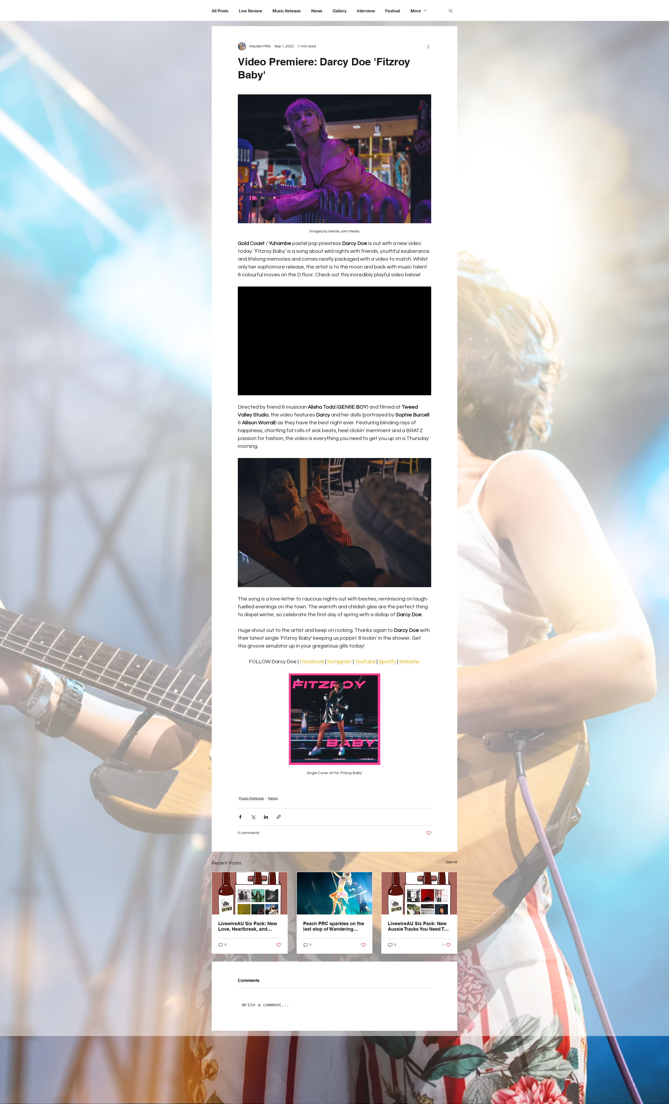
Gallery (340, 10)
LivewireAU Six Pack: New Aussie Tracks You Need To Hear (417, 926)
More (416, 10)
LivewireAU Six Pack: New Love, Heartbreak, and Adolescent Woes (247, 926)
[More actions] (428, 46)
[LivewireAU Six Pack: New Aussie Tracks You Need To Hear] (419, 893)
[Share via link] (278, 816)
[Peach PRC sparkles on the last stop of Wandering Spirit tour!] (334, 893)
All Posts (220, 10)
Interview (366, 10)
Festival (392, 10)
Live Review (250, 10)
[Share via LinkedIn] (265, 816)
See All (451, 862)
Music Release (287, 10)
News (316, 10)
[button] (450, 10)
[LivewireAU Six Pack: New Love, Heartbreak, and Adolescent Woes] (249, 893)
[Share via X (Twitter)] (253, 816)
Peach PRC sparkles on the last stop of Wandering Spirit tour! (333, 926)
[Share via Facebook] (240, 816)
